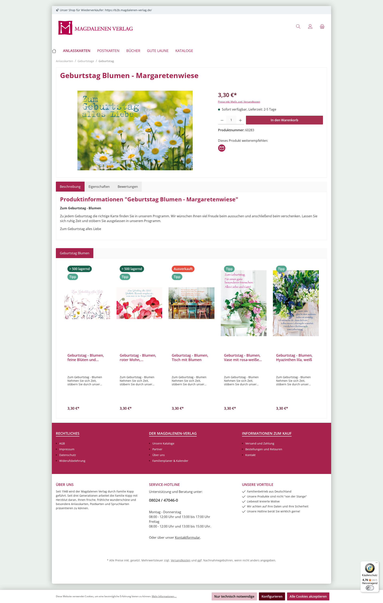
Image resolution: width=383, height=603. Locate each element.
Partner (157, 449)
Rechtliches (67, 433)
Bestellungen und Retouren (263, 449)
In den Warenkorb (284, 120)
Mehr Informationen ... (164, 596)
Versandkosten (181, 560)
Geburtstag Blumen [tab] (74, 253)
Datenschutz (67, 455)
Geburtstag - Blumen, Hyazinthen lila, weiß (294, 357)
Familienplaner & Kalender (170, 461)
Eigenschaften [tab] (99, 186)
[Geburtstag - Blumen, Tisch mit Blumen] (191, 303)
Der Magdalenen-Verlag (173, 433)
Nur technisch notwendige (234, 596)
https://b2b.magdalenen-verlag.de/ (128, 10)
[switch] (370, 587)
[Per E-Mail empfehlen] (221, 148)
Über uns (158, 455)
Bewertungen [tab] (128, 186)
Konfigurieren (272, 596)
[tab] (70, 187)
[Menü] (376, 563)
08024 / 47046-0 (163, 500)
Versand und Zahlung (259, 443)
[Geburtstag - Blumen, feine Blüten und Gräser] (87, 303)
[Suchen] (298, 26)
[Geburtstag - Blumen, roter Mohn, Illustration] (139, 303)
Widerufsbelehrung (72, 461)
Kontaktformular (187, 537)
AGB (62, 443)
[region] (135, 130)
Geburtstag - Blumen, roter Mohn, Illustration (138, 357)
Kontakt (250, 455)
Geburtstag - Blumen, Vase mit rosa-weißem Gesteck (243, 357)
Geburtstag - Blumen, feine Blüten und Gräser (85, 357)
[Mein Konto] (310, 26)
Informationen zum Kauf (267, 433)
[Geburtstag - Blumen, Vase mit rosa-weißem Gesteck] (244, 303)
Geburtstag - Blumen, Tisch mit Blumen (190, 357)
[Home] (56, 51)
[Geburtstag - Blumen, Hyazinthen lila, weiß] (296, 303)
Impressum (66, 449)
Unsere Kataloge (163, 443)
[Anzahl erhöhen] (240, 120)
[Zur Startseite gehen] (96, 27)
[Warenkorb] (322, 26)
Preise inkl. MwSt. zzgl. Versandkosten (239, 101)
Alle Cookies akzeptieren (308, 596)
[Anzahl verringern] (222, 120)
